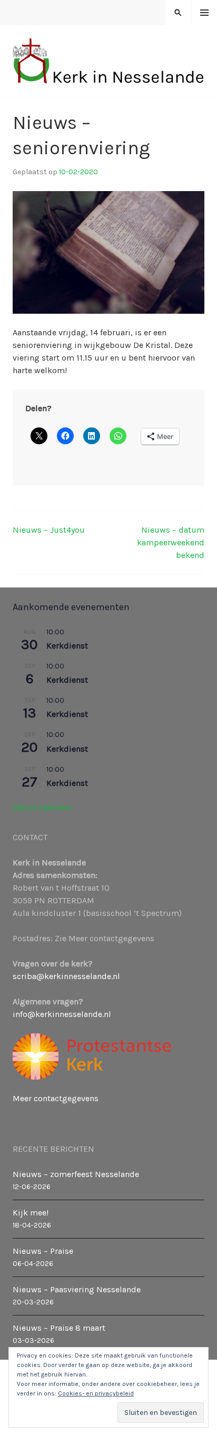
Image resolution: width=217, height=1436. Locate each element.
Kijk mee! (30, 1213)
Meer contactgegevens (55, 1098)
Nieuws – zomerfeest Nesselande (76, 1174)
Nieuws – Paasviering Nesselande (77, 1289)
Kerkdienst (67, 646)
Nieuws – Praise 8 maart (59, 1328)
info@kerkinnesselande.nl (62, 1014)
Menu (204, 13)
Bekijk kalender (42, 807)
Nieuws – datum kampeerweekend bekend (170, 542)
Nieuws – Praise (43, 1251)
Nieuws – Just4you (49, 530)
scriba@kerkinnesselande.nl (66, 976)
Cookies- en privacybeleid (96, 1393)
